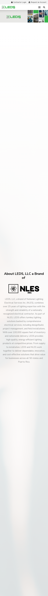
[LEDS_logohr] (8, 7)
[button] (39, 7)
